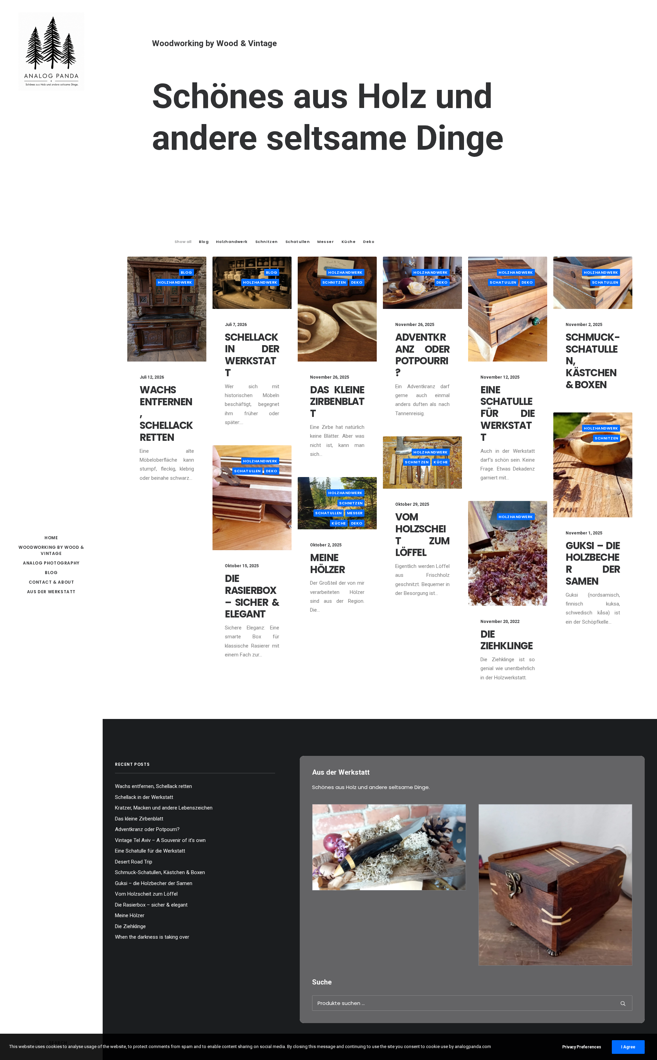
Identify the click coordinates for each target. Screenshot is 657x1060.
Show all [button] (183, 241)
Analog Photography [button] (51, 563)
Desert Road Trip (133, 862)
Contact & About (51, 582)
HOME (51, 538)
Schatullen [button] (297, 241)
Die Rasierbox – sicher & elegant (252, 596)
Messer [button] (325, 241)
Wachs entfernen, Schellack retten (153, 786)
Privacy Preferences (581, 1047)
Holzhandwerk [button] (232, 241)
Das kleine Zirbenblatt (337, 402)
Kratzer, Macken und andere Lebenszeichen (163, 808)
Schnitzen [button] (266, 241)
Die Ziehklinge (506, 640)
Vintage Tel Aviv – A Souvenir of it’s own (160, 840)
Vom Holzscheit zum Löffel (422, 534)
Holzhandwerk (175, 282)
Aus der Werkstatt (51, 592)
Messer (355, 513)
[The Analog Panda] (51, 52)
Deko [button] (368, 241)
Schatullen (503, 282)
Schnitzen (334, 282)
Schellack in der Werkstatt (252, 355)
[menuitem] (51, 538)
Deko (357, 282)
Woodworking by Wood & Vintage (51, 550)
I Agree (628, 1047)
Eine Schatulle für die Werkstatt (507, 413)
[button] (166, 309)
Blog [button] (203, 241)
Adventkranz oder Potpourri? (422, 355)
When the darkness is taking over (152, 937)
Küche (441, 462)
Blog (51, 572)
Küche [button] (349, 241)
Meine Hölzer (327, 563)
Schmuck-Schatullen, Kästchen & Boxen (160, 872)
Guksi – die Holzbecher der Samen (593, 563)
